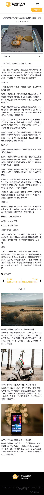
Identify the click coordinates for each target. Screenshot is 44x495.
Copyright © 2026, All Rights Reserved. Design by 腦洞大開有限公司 (22, 488)
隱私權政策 (34, 492)
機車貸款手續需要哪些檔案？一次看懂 (16, 440)
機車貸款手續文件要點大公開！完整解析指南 (18, 385)
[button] (37, 4)
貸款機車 (7, 274)
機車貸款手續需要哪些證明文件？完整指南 (17, 329)
